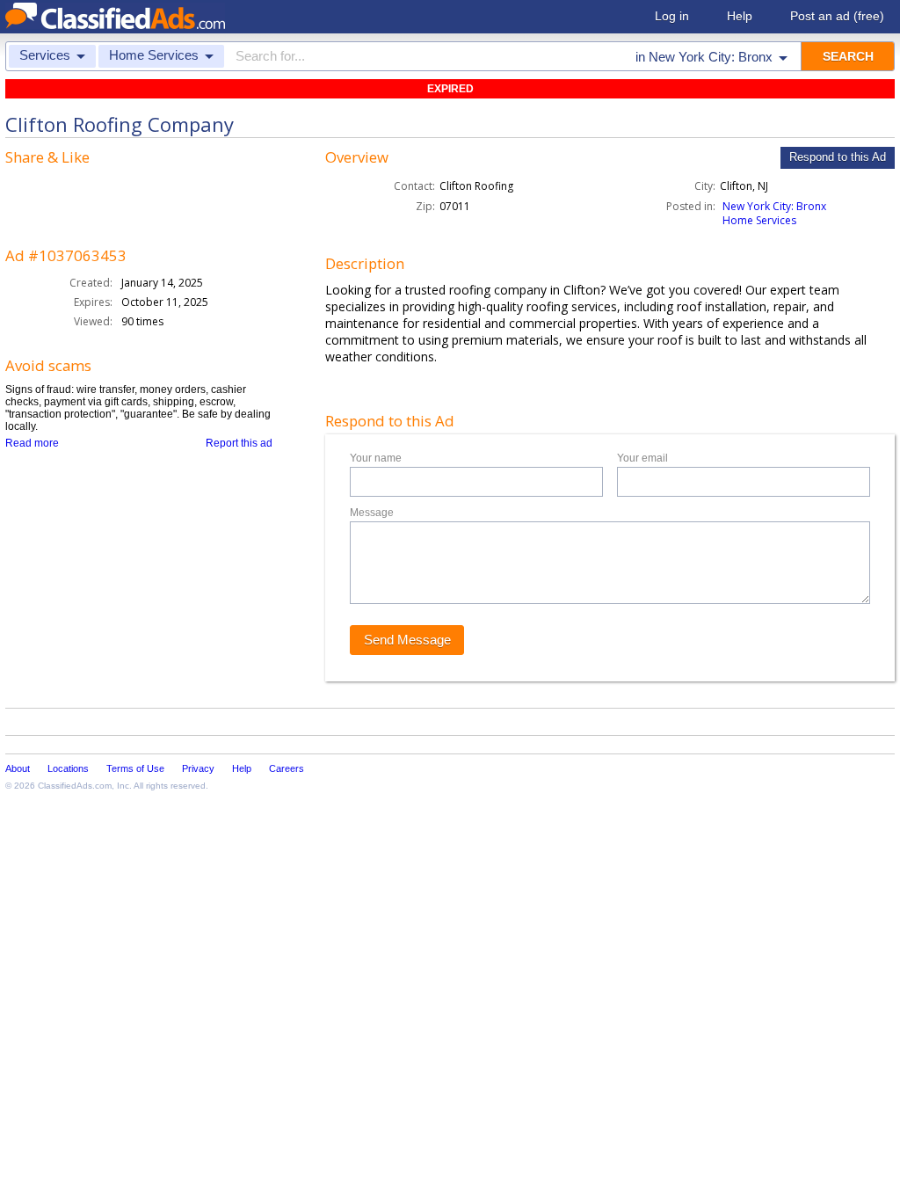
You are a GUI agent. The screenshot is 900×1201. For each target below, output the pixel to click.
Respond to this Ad (837, 157)
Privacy (198, 768)
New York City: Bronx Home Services (774, 213)
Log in (672, 16)
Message (372, 512)
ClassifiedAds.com (75, 785)
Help (739, 16)
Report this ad (239, 443)
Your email (642, 458)
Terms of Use (135, 768)
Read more (32, 443)
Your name (376, 458)
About (17, 768)
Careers (286, 768)
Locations (68, 768)
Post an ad (837, 16)
